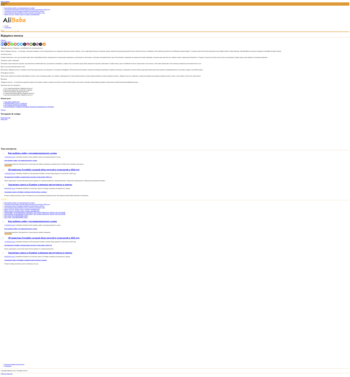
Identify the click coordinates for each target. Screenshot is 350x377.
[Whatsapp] (11, 44)
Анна (9, 42)
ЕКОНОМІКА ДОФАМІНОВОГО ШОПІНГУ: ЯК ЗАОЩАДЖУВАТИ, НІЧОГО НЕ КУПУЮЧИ (34, 212)
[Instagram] (27, 44)
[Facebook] (2, 44)
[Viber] (37, 44)
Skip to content (5, 1)
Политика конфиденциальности (14, 364)
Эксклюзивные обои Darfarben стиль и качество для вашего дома (24, 13)
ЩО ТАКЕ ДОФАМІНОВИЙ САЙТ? (16, 216)
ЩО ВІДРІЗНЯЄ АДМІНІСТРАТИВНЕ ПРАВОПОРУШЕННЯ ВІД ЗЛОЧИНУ (29, 107)
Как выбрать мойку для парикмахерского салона (19, 8)
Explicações (7, 27)
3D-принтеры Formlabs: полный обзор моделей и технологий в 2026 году (27, 9)
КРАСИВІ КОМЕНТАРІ (12, 102)
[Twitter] (21, 44)
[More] (44, 44)
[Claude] (15, 44)
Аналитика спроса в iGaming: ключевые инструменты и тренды (24, 11)
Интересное (8, 165)
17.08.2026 (7, 157)
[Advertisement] (175, 133)
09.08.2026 (7, 188)
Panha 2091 (4, 119)
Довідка (3, 40)
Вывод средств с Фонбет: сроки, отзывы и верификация (21, 211)
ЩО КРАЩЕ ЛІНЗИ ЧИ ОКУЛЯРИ (15, 105)
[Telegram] (18, 44)
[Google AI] (40, 44)
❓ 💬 (6, 26)
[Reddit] (8, 44)
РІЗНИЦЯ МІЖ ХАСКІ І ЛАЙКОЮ (15, 103)
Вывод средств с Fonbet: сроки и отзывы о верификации (22, 14)
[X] (5, 44)
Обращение (8, 366)
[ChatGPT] (34, 44)
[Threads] (24, 44)
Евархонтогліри (5, 117)
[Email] (31, 44)
